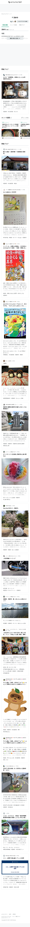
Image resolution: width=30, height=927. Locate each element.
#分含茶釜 (10, 111)
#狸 (18, 729)
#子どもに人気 (10, 757)
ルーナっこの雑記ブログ (11, 451)
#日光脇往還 (16, 805)
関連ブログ (22, 25)
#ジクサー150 (12, 667)
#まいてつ (5, 847)
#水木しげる (21, 293)
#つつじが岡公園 (7, 671)
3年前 (21, 404)
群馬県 (3, 36)
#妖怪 (4, 729)
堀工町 (11, 36)
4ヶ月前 (20, 74)
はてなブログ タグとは (6, 916)
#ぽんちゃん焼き (22, 623)
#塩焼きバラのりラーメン (9, 590)
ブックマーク (5, 122)
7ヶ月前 (19, 149)
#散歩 (15, 183)
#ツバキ (15, 623)
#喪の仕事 (16, 887)
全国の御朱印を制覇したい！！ (12, 404)
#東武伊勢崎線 (6, 849)
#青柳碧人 (5, 354)
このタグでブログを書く (23, 21)
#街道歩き (10, 807)
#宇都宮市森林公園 (7, 669)
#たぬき (20, 237)
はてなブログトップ (6, 917)
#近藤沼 (5, 623)
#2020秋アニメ (20, 849)
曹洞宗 (18, 36)
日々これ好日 (8, 360)
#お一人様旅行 (15, 549)
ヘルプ (13, 916)
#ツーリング (11, 588)
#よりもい (15, 669)
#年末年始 (5, 237)
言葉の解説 (5, 25)
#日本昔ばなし (6, 731)
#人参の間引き (6, 499)
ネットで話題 (13, 25)
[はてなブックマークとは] (11, 117)
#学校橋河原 (6, 673)
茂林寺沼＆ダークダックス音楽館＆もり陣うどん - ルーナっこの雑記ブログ (10, 126)
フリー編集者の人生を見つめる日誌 (13, 189)
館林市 (7, 36)
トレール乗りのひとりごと (11, 556)
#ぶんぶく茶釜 (19, 398)
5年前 (10, 739)
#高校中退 (5, 887)
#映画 (10, 237)
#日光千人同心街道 (7, 805)
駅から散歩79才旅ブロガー (11, 149)
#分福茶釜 (10, 183)
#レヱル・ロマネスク (14, 847)
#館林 (21, 354)
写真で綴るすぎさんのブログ (12, 74)
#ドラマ (15, 237)
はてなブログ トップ (7, 13)
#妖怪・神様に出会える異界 (10, 293)
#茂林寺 (5, 111)
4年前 (19, 556)
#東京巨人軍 (6, 445)
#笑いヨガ (5, 759)
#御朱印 (10, 443)
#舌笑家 (5, 588)
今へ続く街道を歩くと (10, 766)
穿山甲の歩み (8, 505)
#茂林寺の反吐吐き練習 (18, 443)
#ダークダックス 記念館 (9, 497)
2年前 (18, 243)
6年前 (8, 813)
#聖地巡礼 (21, 669)
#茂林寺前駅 (20, 671)
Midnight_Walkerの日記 (10, 855)
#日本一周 (5, 667)
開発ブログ (18, 916)
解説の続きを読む (14, 38)
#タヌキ (16, 111)
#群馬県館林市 (6, 398)
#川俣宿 (22, 805)
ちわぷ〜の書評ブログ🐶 (11, 243)
